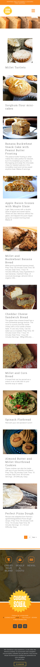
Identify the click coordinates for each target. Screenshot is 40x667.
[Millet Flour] (20, 50)
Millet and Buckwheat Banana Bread (18, 259)
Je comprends (20, 664)
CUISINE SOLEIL (10, 617)
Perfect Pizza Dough (19, 513)
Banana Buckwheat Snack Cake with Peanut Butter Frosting (18, 148)
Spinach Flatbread (18, 419)
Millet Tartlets (15, 67)
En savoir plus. (20, 659)
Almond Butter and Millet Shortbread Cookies (18, 462)
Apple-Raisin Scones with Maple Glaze (19, 204)
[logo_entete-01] (8, 7)
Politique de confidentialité (20, 615)
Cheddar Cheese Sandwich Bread (16, 315)
